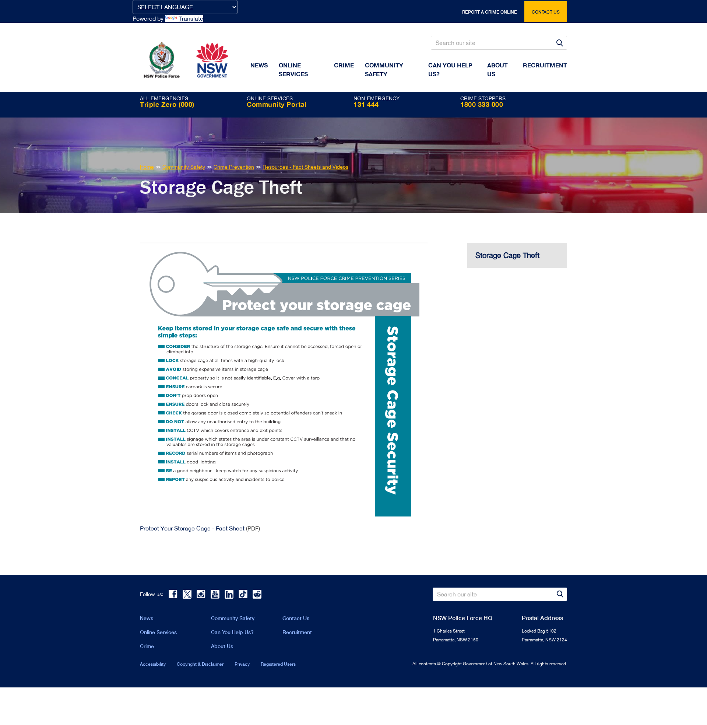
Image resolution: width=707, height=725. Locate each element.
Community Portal (276, 104)
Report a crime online (489, 12)
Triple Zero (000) (167, 104)
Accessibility (153, 664)
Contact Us (295, 618)
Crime (344, 65)
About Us (222, 646)
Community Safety (384, 69)
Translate (191, 18)
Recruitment (545, 65)
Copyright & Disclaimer (200, 664)
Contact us (546, 12)
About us (497, 69)
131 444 (366, 104)
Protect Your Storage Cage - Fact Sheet (192, 528)
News (259, 65)
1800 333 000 (481, 104)
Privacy (242, 664)
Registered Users (278, 664)
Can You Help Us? (450, 69)
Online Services (293, 69)
